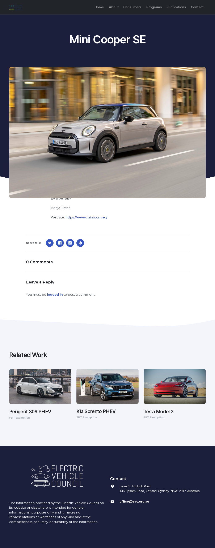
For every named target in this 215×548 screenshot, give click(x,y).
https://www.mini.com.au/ (87, 217)
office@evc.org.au (134, 501)
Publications (176, 7)
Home (99, 7)
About (114, 7)
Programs (154, 7)
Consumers (132, 7)
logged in (55, 295)
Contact (197, 7)
